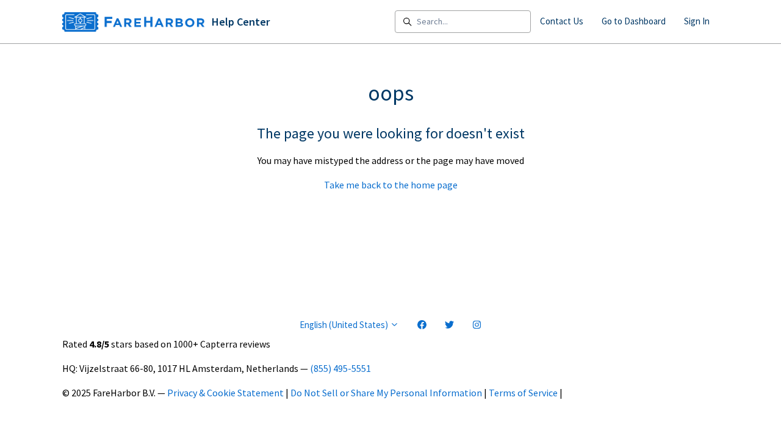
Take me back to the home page (391, 185)
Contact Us (561, 21)
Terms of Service (523, 393)
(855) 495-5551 (340, 368)
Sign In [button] (697, 21)
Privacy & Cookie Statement (225, 393)
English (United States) (345, 324)
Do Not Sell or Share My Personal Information (386, 393)
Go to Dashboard (634, 21)
